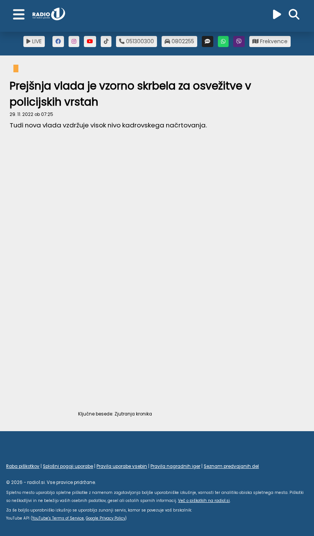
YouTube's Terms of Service (58, 518)
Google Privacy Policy (105, 518)
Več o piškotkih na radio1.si (204, 500)
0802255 (182, 41)
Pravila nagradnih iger (175, 466)
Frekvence (273, 41)
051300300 (139, 41)
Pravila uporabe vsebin (121, 466)
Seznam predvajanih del (231, 466)
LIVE (36, 41)
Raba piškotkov (22, 466)
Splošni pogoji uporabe (68, 466)
